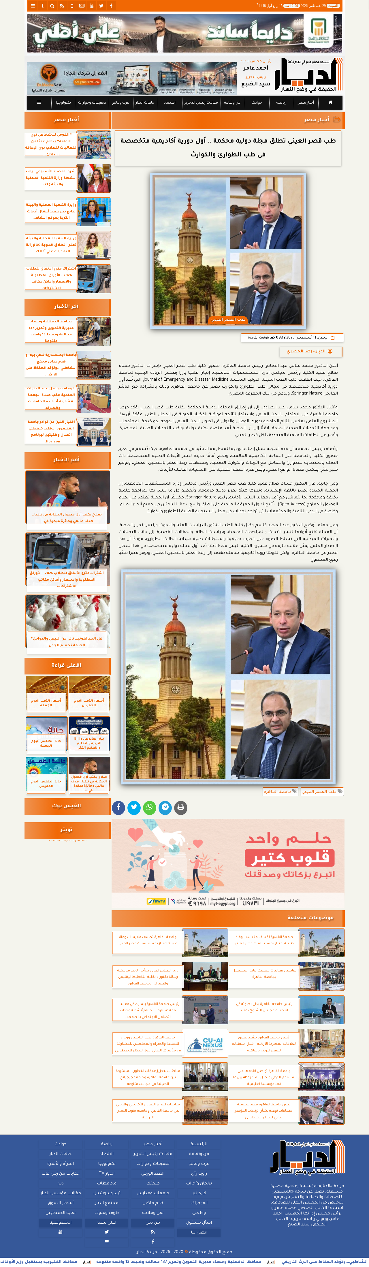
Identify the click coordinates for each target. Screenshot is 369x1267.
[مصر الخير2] (228, 863)
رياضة (281, 103)
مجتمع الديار (106, 1203)
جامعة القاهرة (278, 792)
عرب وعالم (120, 103)
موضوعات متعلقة (310, 918)
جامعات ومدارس (153, 1193)
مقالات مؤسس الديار (60, 1193)
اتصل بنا (199, 1233)
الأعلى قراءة (66, 666)
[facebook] (111, 5)
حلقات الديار (145, 103)
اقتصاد (169, 103)
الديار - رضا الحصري (306, 352)
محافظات (106, 1184)
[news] (81, 5)
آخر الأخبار (66, 307)
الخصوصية (60, 1223)
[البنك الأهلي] (184, 33)
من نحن (153, 1223)
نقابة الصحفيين (61, 1213)
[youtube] (91, 5)
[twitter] (101, 5)
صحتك (152, 1184)
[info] (42, 5)
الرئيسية (199, 1144)
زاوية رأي (199, 1174)
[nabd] (72, 5)
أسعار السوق (60, 1203)
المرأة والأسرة (60, 1164)
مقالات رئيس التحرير (201, 103)
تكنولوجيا (63, 103)
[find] (52, 5)
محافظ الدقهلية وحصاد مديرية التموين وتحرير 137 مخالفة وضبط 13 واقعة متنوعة (227, 1262)
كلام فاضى (152, 1203)
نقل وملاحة (152, 1213)
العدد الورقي (152, 1174)
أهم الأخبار (67, 460)
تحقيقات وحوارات (92, 103)
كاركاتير (199, 1193)
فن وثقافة (232, 103)
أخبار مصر (306, 103)
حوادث (257, 103)
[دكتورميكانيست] (132, 78)
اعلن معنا (106, 1223)
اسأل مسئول (199, 1223)
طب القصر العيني (320, 792)
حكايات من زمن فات (61, 1174)
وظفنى (199, 1213)
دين (60, 1184)
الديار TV (106, 1174)
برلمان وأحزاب (199, 1184)
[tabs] (32, 5)
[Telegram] (165, 808)
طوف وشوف (106, 1213)
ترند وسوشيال (106, 1193)
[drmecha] (184, 110)
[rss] (62, 5)
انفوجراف (199, 1203)
